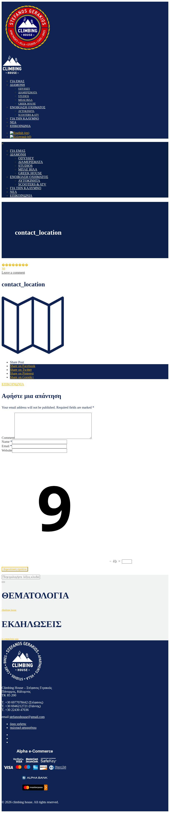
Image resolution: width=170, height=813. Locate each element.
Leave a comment (13, 272)
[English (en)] (19, 133)
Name (6, 441)
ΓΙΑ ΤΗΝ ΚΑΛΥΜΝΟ (24, 118)
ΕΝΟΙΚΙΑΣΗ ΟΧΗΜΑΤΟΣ (27, 107)
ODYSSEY (24, 88)
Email (5, 446)
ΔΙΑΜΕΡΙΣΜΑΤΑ (27, 92)
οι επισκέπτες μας (10, 639)
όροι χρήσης (18, 724)
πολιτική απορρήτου (23, 727)
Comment (8, 437)
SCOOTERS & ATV (28, 115)
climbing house (9, 610)
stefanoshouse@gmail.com (27, 717)
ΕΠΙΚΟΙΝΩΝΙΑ (20, 126)
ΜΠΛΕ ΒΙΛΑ (25, 100)
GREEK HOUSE (27, 103)
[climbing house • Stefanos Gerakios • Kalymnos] (27, 52)
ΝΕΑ (13, 122)
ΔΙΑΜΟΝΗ (17, 85)
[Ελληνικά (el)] (20, 136)
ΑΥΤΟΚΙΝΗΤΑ (26, 111)
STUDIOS (23, 96)
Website (7, 450)
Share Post (17, 362)
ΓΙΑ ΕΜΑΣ (17, 81)
